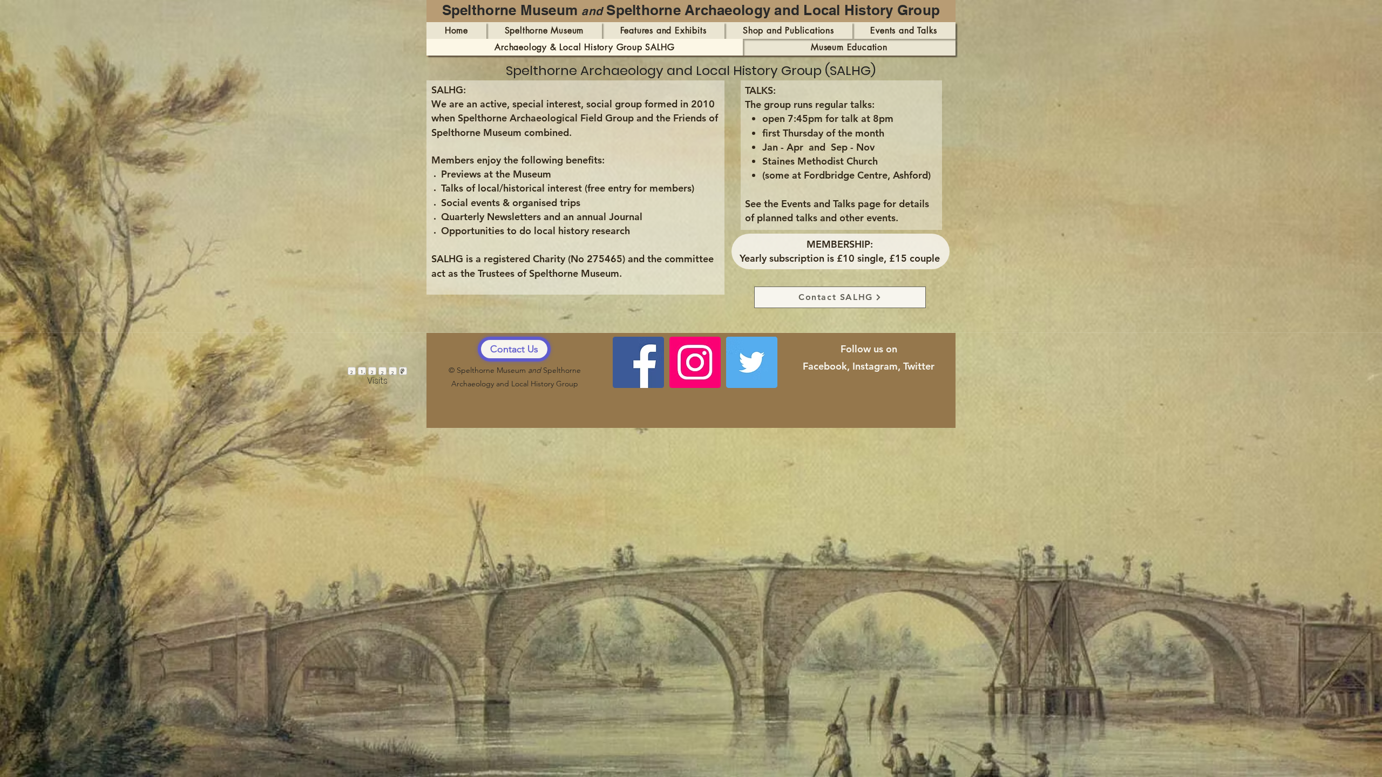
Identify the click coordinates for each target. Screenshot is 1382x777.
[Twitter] (751, 362)
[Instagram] (695, 362)
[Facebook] (638, 362)
